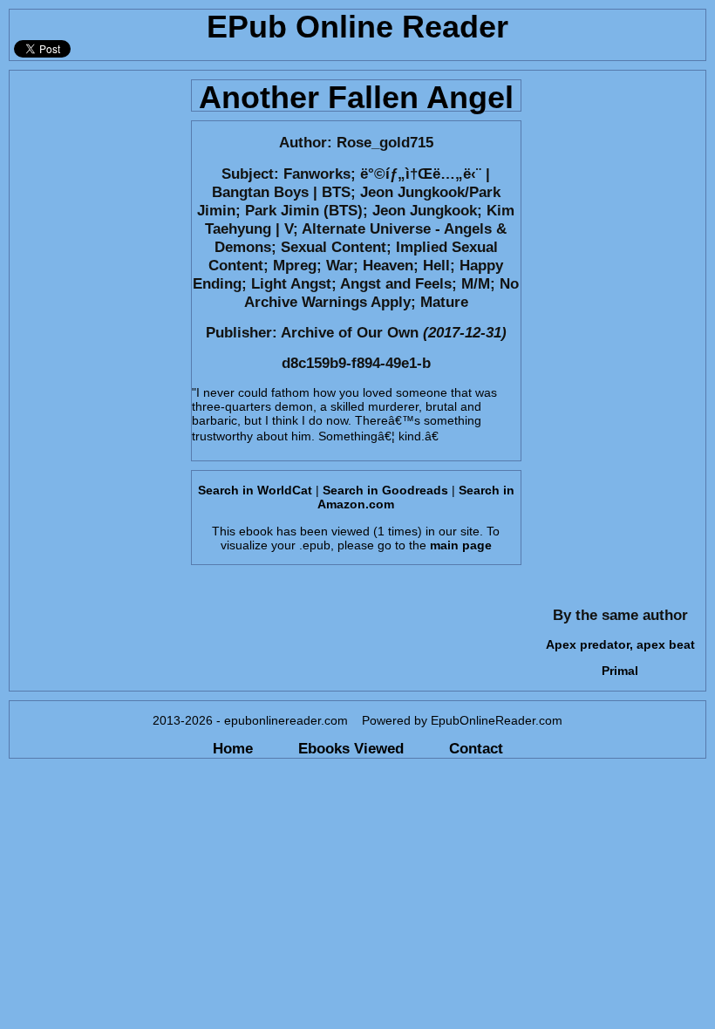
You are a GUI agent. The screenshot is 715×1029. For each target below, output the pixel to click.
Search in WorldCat (255, 490)
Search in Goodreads (385, 490)
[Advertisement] (95, 332)
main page (461, 545)
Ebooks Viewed (351, 748)
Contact (476, 748)
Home (233, 748)
